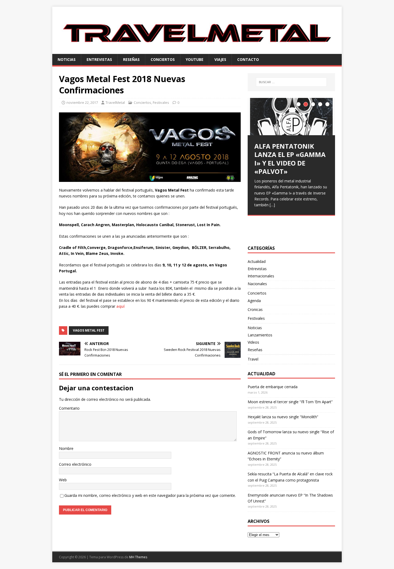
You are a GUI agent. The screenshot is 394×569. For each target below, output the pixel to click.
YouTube (194, 59)
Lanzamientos (260, 334)
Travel (253, 359)
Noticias (67, 59)
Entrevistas (99, 59)
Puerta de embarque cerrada (273, 386)
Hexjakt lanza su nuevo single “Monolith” (283, 416)
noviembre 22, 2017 (82, 102)
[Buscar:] (291, 82)
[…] (272, 204)
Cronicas (255, 309)
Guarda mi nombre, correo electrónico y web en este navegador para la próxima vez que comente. (150, 495)
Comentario (69, 408)
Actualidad (257, 261)
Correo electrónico (75, 464)
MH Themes (138, 557)
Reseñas (131, 59)
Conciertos (163, 59)
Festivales (161, 102)
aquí (121, 306)
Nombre (66, 448)
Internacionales (261, 275)
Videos (253, 342)
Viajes (220, 59)
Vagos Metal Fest (89, 330)
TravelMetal (115, 102)
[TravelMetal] (197, 50)
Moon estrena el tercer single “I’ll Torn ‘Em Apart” (290, 401)
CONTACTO (248, 59)
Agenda (254, 300)
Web (63, 479)
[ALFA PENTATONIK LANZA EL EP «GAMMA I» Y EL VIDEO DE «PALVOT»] (291, 116)
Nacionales (257, 283)
